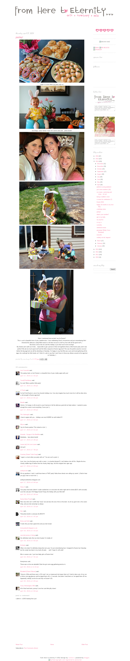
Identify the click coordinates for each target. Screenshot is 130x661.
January (99, 246)
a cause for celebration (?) (104, 199)
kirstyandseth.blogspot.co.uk (28, 528)
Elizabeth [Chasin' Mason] (28, 571)
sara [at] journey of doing (27, 535)
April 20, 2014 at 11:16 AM (29, 567)
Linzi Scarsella (24, 370)
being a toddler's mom (103, 197)
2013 (97, 249)
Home (52, 644)
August (99, 174)
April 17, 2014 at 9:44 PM (29, 482)
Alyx (21, 511)
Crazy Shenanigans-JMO (27, 585)
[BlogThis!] (42, 359)
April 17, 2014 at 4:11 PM (29, 430)
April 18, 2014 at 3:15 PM (29, 530)
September (100, 171)
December (100, 163)
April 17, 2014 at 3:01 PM (29, 398)
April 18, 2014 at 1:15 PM (29, 506)
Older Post (85, 644)
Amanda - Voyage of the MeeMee (30, 434)
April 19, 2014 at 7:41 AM (29, 557)
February (100, 243)
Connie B (71, 657)
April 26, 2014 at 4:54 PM (29, 591)
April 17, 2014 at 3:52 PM (29, 420)
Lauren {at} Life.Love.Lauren (28, 444)
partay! (99, 212)
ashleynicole (24, 470)
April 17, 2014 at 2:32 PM (29, 376)
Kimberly (22, 545)
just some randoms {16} (104, 189)
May (98, 182)
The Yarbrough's (25, 414)
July (98, 177)
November (100, 166)
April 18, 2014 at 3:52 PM (29, 540)
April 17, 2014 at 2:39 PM (29, 386)
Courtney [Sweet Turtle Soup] (29, 454)
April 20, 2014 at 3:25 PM (29, 581)
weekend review (101, 227)
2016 (97, 156)
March (99, 240)
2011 (97, 254)
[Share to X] (44, 359)
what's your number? (103, 214)
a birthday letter (101, 209)
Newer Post (19, 644)
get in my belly (101, 217)
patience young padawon (104, 187)
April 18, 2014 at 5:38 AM (29, 494)
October (99, 169)
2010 (97, 257)
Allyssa (22, 424)
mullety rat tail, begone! (103, 237)
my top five (100, 219)
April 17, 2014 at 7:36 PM (29, 450)
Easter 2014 (100, 202)
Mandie (22, 402)
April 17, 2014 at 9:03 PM (29, 466)
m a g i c (99, 222)
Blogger (86, 657)
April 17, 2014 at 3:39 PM (29, 410)
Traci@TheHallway (25, 380)
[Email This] (40, 359)
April (98, 184)
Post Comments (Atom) (31, 648)
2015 (97, 158)
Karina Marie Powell (26, 499)
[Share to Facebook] (46, 359)
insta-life (99, 235)
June (98, 179)
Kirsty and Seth (24, 521)
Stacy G (22, 487)
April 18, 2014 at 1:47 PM (29, 516)
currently (99, 225)
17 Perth (22, 390)
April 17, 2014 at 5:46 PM (29, 440)
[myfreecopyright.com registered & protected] (65, 660)
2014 (97, 161)
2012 (97, 252)
